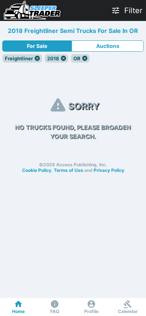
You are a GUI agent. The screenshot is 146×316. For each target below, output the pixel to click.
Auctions (107, 46)
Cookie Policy (36, 170)
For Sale (37, 46)
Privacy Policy (109, 170)
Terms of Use (68, 170)
